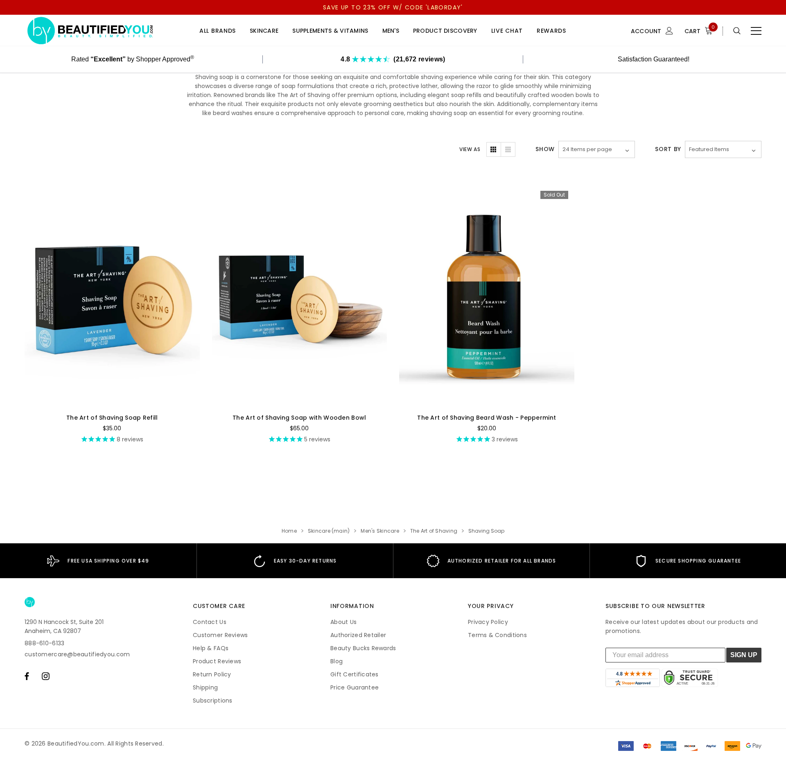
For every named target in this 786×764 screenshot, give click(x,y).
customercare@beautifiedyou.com (77, 654)
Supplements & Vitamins (330, 30)
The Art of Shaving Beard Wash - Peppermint (486, 418)
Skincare (264, 30)
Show (545, 149)
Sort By (668, 149)
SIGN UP (743, 654)
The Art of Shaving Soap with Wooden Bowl (299, 418)
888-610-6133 (44, 643)
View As (469, 149)
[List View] (508, 149)
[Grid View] (493, 149)
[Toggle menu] (756, 30)
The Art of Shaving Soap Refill (112, 418)
